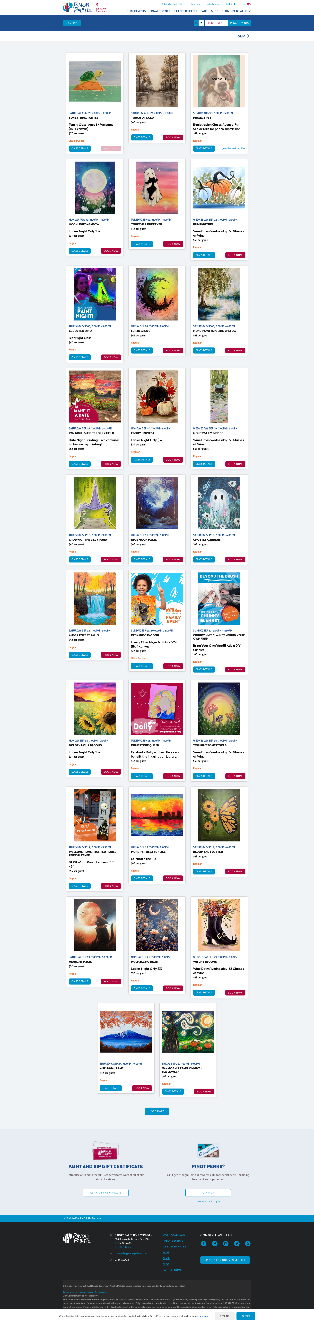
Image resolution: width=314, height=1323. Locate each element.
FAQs (204, 11)
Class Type (71, 23)
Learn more (202, 1316)
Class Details (79, 148)
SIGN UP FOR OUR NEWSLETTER (225, 1260)
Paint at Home (241, 11)
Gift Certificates (185, 11)
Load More (157, 1111)
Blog (225, 11)
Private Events (160, 11)
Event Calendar (174, 1235)
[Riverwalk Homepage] (77, 7)
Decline (224, 1316)
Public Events (136, 11)
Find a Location (213, 4)
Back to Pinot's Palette (175, 4)
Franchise (195, 4)
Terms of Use (70, 1292)
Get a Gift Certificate (105, 1192)
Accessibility (101, 1292)
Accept (246, 1316)
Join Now (208, 1192)
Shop (214, 11)
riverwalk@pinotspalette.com (131, 1253)
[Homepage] (86, 1238)
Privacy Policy (86, 1292)
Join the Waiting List (233, 148)
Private (239, 23)
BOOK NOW (173, 137)
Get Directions (123, 1247)
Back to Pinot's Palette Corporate (84, 1218)
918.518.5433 (122, 1259)
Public (216, 23)
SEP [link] (241, 36)
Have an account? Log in (208, 1201)
